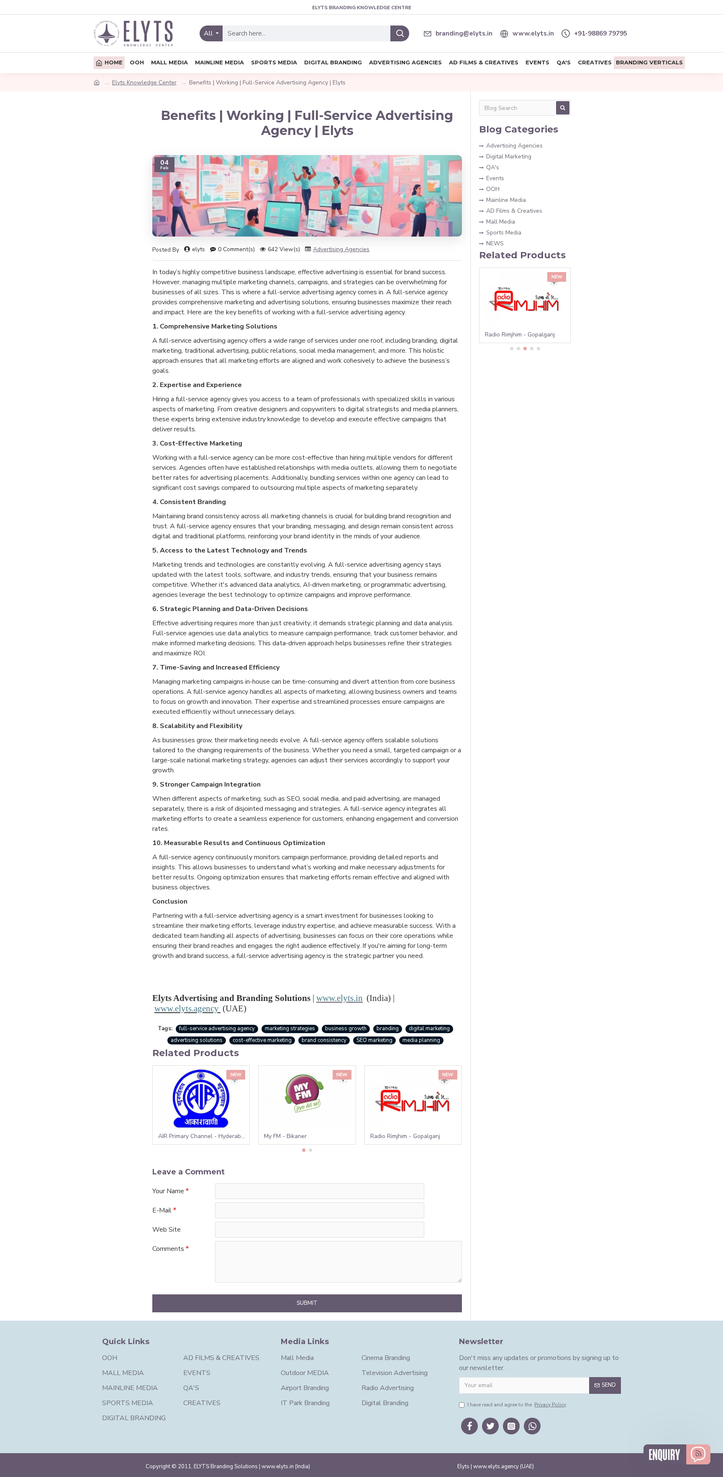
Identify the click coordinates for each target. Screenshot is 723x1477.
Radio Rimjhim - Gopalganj (405, 1136)
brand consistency (324, 1040)
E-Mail (162, 1210)
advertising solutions (197, 1040)
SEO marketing (374, 1040)
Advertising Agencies (341, 249)
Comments (168, 1248)
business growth (346, 1028)
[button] (303, 1150)
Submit (307, 1303)
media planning (421, 1040)
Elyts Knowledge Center (144, 83)
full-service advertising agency (217, 1028)
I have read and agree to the (516, 1404)
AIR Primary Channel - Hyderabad (202, 1136)
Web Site (166, 1229)
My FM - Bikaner (285, 1136)
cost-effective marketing (262, 1040)
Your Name (168, 1191)
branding (388, 1028)
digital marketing (429, 1028)
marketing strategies (290, 1028)
